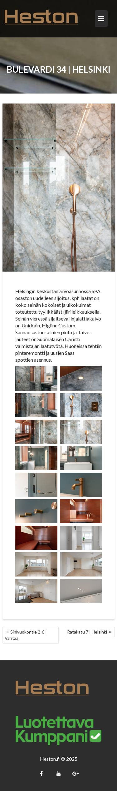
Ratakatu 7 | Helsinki (87, 631)
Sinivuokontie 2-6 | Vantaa (26, 635)
